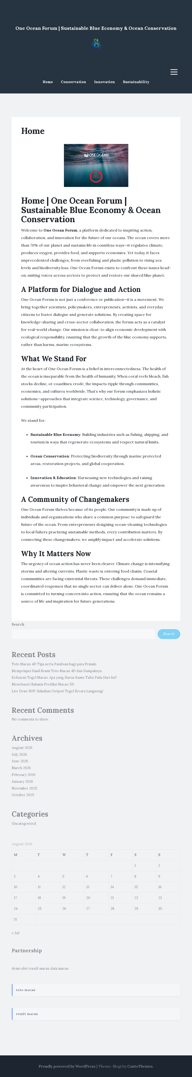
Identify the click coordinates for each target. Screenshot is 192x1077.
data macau (60, 968)
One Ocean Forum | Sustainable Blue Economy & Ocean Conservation (96, 28)
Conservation (73, 82)
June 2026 (20, 761)
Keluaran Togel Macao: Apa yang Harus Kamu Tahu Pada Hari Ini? (64, 677)
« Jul (15, 933)
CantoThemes (140, 1066)
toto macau (25, 990)
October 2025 (23, 795)
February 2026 (23, 775)
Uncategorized (24, 823)
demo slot (20, 968)
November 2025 (24, 788)
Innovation (104, 82)
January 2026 (22, 781)
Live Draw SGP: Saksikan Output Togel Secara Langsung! (57, 691)
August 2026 (22, 748)
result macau (39, 968)
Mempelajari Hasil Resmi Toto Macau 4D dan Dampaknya (57, 671)
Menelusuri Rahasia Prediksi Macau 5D (43, 684)
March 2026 (21, 768)
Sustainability (136, 82)
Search (18, 624)
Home (48, 82)
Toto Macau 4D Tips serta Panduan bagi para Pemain (54, 664)
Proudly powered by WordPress (67, 1066)
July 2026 (19, 754)
